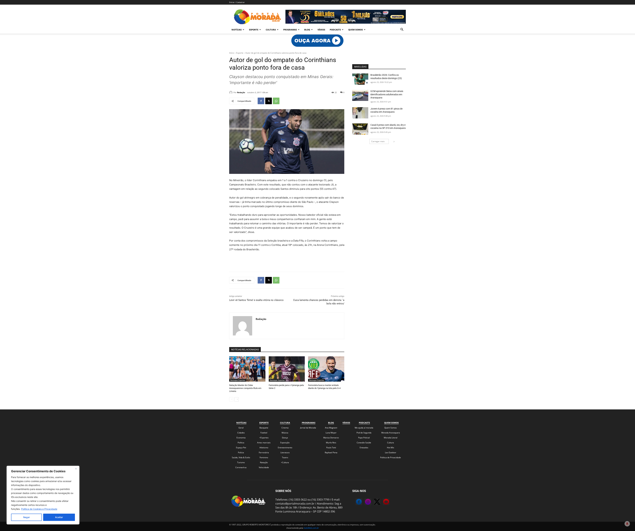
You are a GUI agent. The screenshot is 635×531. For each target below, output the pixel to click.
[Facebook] (261, 101)
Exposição (285, 442)
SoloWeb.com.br (311, 528)
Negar (26, 517)
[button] (402, 30)
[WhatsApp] (276, 101)
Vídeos (321, 29)
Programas (290, 29)
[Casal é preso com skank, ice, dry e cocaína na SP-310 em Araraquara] (360, 129)
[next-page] (236, 399)
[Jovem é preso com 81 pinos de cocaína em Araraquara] (360, 112)
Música (285, 432)
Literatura (285, 452)
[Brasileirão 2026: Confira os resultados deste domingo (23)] (360, 79)
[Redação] (231, 92)
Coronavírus (241, 467)
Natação (264, 462)
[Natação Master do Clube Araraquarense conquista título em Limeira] (247, 369)
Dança (285, 437)
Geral (241, 427)
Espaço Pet (241, 447)
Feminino (264, 457)
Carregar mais (378, 141)
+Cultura (285, 462)
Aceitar (59, 517)
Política (241, 442)
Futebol (263, 432)
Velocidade (264, 467)
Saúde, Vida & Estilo (241, 457)
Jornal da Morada (308, 427)
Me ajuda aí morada (364, 427)
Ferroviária (264, 452)
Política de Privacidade (390, 457)
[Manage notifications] (627, 523)
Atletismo (263, 447)
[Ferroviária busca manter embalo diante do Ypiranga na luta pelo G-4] (326, 369)
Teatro (285, 457)
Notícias (237, 29)
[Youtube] (383, 502)
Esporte (253, 29)
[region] (43, 495)
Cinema (285, 427)
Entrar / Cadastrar (237, 2)
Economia (241, 437)
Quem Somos (355, 29)
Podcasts (335, 29)
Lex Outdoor (390, 452)
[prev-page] (231, 399)
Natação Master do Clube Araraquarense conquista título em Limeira (245, 388)
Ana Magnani (331, 427)
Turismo (241, 462)
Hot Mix (390, 447)
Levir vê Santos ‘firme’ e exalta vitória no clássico (256, 300)
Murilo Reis (331, 442)
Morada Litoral (390, 437)
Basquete (263, 427)
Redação (241, 92)
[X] (268, 101)
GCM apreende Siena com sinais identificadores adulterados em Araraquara (386, 94)
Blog (307, 29)
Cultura (271, 29)
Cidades (241, 432)
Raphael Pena (331, 452)
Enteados (364, 447)
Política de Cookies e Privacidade (39, 509)
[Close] (76, 469)
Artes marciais (264, 442)
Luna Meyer (331, 432)
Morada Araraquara (390, 432)
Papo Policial (364, 437)
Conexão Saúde (364, 442)
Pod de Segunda (364, 432)
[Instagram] (364, 502)
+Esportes (264, 437)
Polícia (241, 452)
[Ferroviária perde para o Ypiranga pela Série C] (287, 369)
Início (231, 52)
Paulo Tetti (331, 447)
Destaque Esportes (237, 380)
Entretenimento (285, 447)
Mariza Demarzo (331, 437)
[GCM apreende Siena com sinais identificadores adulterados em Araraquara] (360, 95)
